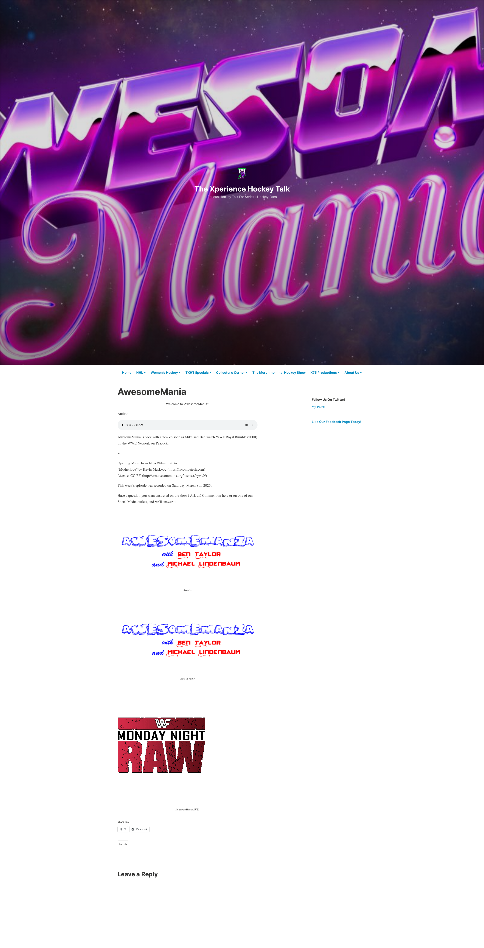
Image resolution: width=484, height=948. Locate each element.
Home (126, 372)
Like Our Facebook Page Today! (336, 422)
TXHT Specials (197, 372)
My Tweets (318, 407)
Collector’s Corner (230, 372)
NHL (139, 372)
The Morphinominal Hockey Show (279, 372)
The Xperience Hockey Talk (242, 188)
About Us (351, 372)
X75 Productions (323, 372)
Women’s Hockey (164, 372)
